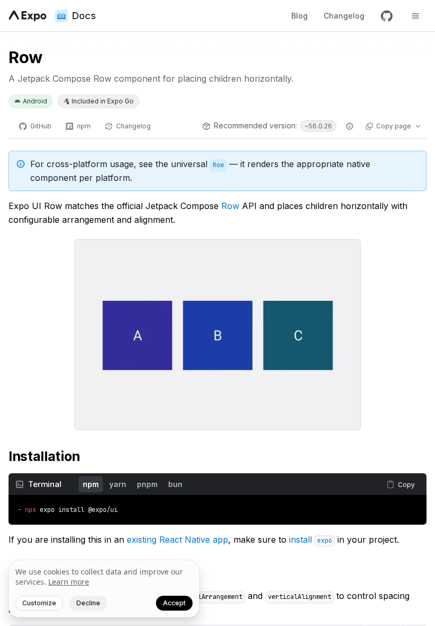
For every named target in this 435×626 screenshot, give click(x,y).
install (310, 539)
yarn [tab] (117, 484)
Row (230, 206)
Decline (88, 603)
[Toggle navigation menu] (415, 15)
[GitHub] (387, 15)
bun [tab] (175, 484)
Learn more (68, 582)
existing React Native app (177, 539)
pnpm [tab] (147, 484)
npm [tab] (91, 484)
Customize (39, 603)
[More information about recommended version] (349, 126)
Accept (174, 603)
